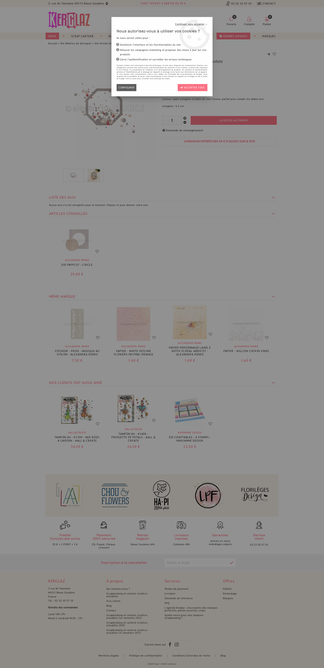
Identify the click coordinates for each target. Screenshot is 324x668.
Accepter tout (194, 87)
